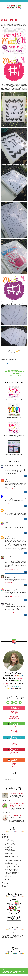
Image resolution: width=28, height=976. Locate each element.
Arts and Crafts (14, 731)
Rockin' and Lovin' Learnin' (11, 569)
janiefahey (8, 480)
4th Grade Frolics (9, 582)
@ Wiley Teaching (9, 612)
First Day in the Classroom (11, 873)
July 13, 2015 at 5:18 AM (10, 467)
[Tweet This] (2, 363)
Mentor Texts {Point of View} (12, 856)
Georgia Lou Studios (12, 971)
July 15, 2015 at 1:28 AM (10, 590)
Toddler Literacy (14, 712)
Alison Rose (8, 556)
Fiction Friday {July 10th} (11, 865)
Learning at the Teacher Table (12, 530)
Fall (14, 765)
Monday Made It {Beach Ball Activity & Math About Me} (16, 805)
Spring (14, 763)
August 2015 (8, 846)
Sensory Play (14, 713)
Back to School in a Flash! (11, 852)
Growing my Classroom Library (12, 862)
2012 (5, 885)
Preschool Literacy (14, 728)
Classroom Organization (11, 359)
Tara (6, 576)
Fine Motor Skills (14, 715)
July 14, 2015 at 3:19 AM (10, 577)
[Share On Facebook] (5, 363)
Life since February (15, 816)
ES (5, 495)
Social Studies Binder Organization (13, 860)
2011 (5, 886)
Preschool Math (14, 726)
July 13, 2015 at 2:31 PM (10, 538)
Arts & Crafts (14, 717)
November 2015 (9, 842)
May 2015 (7, 878)
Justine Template (22, 969)
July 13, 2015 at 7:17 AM (10, 511)
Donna (6, 522)
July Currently (8, 875)
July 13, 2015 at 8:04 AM (10, 524)
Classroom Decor (14, 753)
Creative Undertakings (11, 589)
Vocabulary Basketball (16, 793)
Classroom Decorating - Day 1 (12, 869)
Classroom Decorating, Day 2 (12, 866)
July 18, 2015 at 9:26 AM (10, 604)
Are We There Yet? (10, 488)
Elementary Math (14, 740)
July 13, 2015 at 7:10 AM (10, 496)
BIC (6, 855)
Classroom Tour (14, 752)
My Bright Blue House (10, 503)
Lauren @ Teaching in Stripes (13, 465)
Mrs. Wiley (8, 603)
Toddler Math (14, 711)
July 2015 (7, 847)
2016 (5, 837)
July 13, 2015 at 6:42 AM (10, 481)
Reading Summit (9, 853)
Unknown (7, 509)
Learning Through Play (14, 718)
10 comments (3, 357)
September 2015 (9, 844)
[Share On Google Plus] (8, 363)
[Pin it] (11, 363)
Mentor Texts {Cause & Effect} (12, 872)
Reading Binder (8, 849)
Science (14, 743)
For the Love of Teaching (11, 969)
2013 (5, 883)
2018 (5, 836)
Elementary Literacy (14, 742)
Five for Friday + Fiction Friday (12, 870)
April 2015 (8, 879)
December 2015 (9, 840)
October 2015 (8, 843)
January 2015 (8, 880)
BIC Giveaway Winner (10, 850)
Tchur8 (7, 536)
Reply (25, 476)
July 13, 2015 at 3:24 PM (10, 557)
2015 (5, 839)
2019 (5, 834)
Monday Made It (9, 863)
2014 (5, 882)
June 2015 (7, 876)
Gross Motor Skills (14, 716)
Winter (14, 766)
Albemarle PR (4, 972)
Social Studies (14, 744)
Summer (14, 764)
